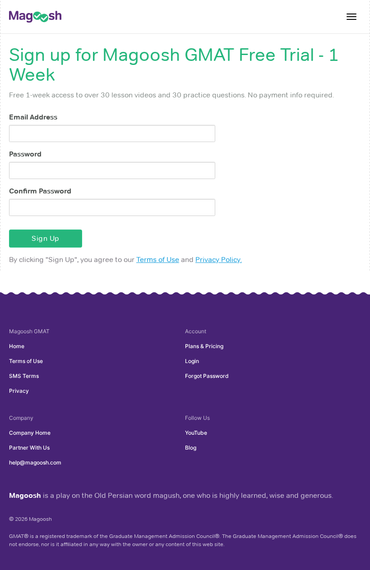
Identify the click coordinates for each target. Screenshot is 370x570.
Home (16, 346)
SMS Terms (24, 375)
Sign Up (46, 238)
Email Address (33, 117)
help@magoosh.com (35, 462)
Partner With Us (29, 447)
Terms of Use (157, 259)
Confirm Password (40, 191)
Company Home (30, 432)
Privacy (19, 390)
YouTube (196, 432)
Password (25, 154)
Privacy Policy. (218, 259)
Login (192, 361)
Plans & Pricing (204, 346)
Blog (190, 447)
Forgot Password (207, 375)
